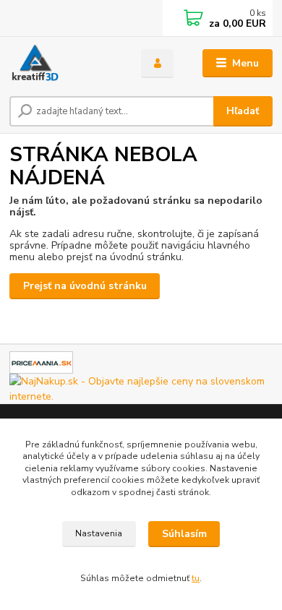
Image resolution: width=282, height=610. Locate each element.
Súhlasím (184, 534)
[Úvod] (64, 63)
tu (196, 578)
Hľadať (242, 111)
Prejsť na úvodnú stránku (85, 286)
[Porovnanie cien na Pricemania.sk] (41, 362)
